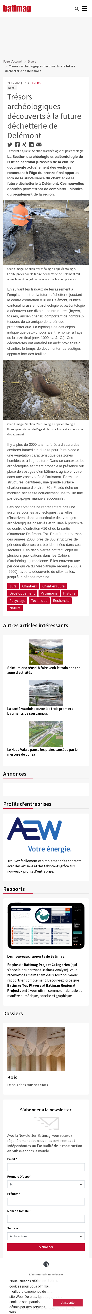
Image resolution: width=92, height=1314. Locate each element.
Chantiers (29, 586)
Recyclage (17, 600)
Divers (32, 61)
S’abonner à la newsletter (46, 1275)
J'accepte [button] (67, 1302)
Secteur (12, 1228)
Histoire (69, 593)
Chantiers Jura (53, 586)
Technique (39, 600)
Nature (15, 608)
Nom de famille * (19, 1211)
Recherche (61, 600)
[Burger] (84, 9)
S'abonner (46, 1247)
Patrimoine (49, 593)
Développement (22, 593)
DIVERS (36, 83)
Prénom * (14, 1194)
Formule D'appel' (19, 1176)
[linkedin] (46, 1264)
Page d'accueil (12, 61)
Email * (12, 1159)
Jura (12, 586)
